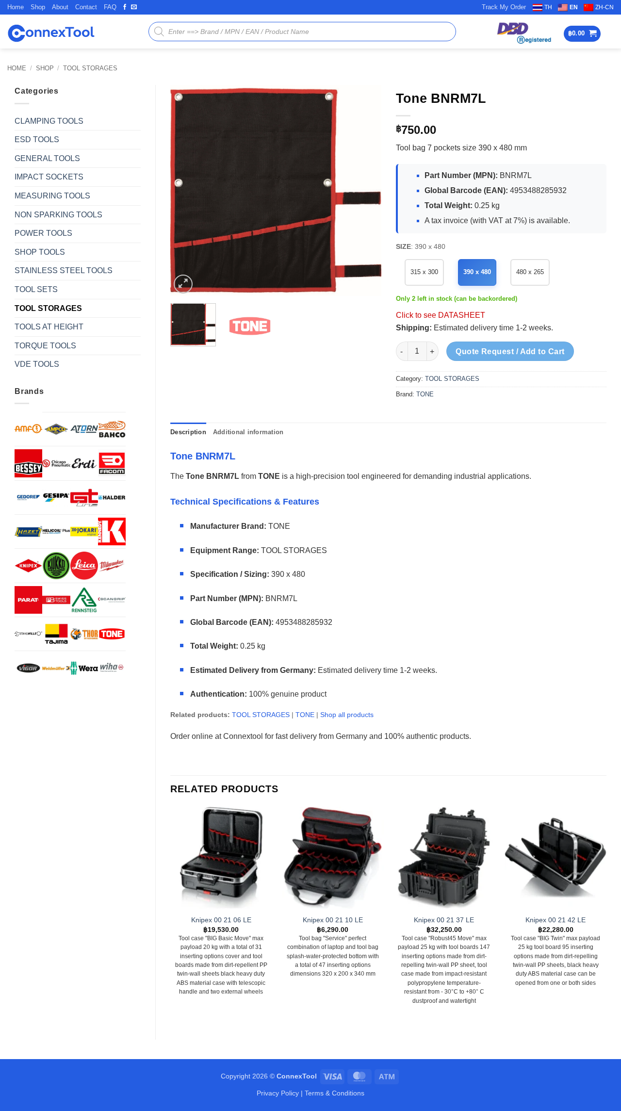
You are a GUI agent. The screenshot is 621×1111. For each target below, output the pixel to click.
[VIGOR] (28, 668)
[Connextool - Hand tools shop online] (51, 31)
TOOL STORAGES (90, 68)
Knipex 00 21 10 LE (333, 920)
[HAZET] (28, 531)
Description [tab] (188, 432)
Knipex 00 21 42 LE (555, 920)
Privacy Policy (278, 1093)
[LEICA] (84, 565)
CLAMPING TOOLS (49, 121)
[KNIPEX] (28, 565)
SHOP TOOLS (40, 252)
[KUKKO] (56, 565)
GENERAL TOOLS (47, 158)
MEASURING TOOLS (52, 196)
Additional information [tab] (248, 432)
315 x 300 (424, 272)
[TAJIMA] (56, 634)
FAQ (110, 7)
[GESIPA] (56, 497)
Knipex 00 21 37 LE (444, 920)
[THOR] (84, 634)
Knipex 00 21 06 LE (221, 920)
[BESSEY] (28, 463)
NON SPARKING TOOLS (58, 215)
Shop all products (347, 715)
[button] (582, 34)
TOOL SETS (36, 289)
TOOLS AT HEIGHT (49, 327)
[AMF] (28, 428)
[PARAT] (28, 600)
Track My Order (504, 7)
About (60, 7)
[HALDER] (112, 497)
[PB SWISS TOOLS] (56, 600)
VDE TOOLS (37, 364)
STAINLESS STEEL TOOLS (64, 270)
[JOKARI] (84, 531)
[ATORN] (84, 429)
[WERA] (84, 668)
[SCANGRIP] (112, 600)
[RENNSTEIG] (84, 600)
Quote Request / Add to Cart (510, 351)
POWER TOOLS (43, 233)
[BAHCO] (112, 429)
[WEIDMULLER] (56, 668)
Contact (86, 7)
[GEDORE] (28, 497)
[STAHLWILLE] (28, 634)
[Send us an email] (134, 7)
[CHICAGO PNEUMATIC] (56, 463)
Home (15, 7)
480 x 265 (530, 272)
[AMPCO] (56, 429)
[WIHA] (112, 668)
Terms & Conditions (334, 1093)
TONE (425, 394)
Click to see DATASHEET (440, 315)
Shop (38, 7)
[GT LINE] (84, 497)
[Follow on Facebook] (125, 7)
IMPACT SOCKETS (49, 177)
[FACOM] (112, 463)
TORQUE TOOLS (45, 346)
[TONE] (112, 634)
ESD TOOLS (37, 139)
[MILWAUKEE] (112, 565)
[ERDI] (84, 463)
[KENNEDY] (112, 531)
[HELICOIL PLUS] (56, 531)
